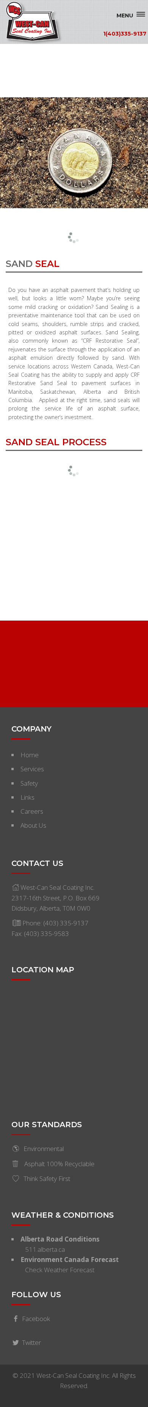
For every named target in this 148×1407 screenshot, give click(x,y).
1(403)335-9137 (124, 33)
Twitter (31, 1342)
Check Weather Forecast (59, 1269)
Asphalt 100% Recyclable (58, 1163)
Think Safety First (47, 1178)
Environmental (44, 1148)
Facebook (36, 1318)
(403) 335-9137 (65, 923)
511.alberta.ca (45, 1249)
